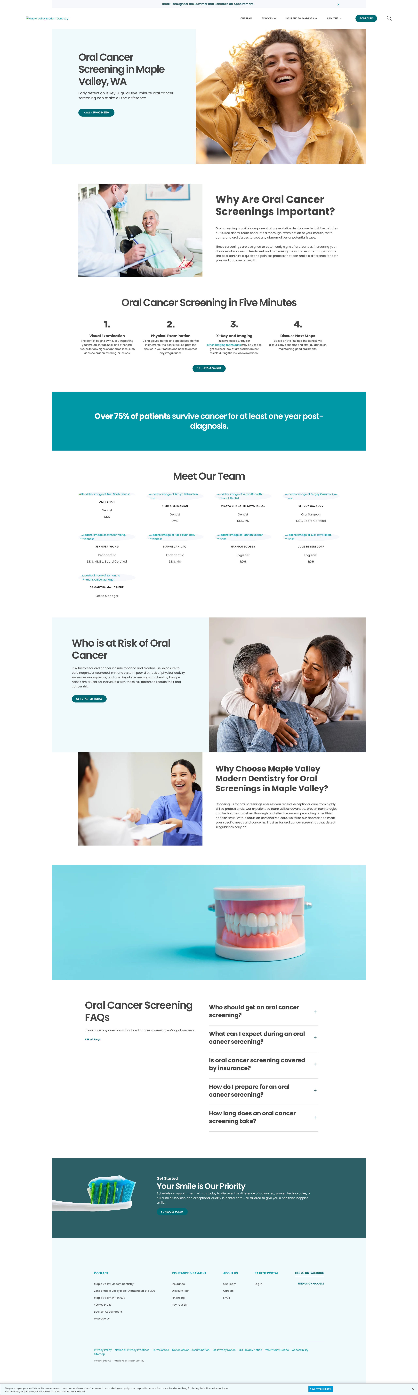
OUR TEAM (246, 18)
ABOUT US (332, 18)
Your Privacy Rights (320, 1388)
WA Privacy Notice (277, 1350)
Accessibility (300, 1350)
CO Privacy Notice (250, 1350)
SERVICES (267, 18)
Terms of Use (161, 1350)
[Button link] (389, 18)
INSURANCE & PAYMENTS (300, 18)
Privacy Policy (103, 1350)
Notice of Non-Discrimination (190, 1350)
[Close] (412, 1388)
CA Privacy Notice (224, 1350)
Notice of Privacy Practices (132, 1350)
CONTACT (101, 1273)
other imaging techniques (224, 345)
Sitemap (99, 1354)
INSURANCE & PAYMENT (189, 1273)
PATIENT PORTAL (266, 1273)
